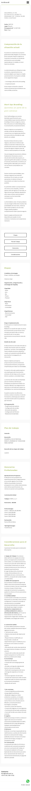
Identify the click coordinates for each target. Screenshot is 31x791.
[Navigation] (28, 2)
